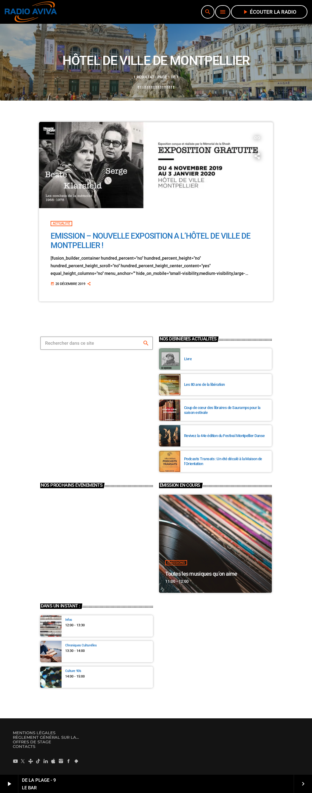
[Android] (76, 761)
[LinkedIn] (45, 761)
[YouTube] (15, 761)
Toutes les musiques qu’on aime (201, 574)
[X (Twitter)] (22, 761)
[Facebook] (68, 761)
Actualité (61, 224)
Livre (188, 359)
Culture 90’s (73, 671)
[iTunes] (53, 761)
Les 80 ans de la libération (204, 384)
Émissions (176, 563)
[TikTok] (38, 761)
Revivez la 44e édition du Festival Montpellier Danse (224, 435)
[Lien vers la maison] (31, 12)
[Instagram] (60, 761)
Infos (68, 620)
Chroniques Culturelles (81, 645)
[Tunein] (30, 761)
